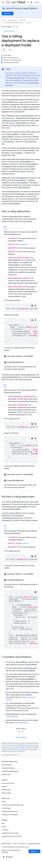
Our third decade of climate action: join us (16, 847)
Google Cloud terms (34, 843)
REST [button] (5, 227)
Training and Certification (10, 814)
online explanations (21, 723)
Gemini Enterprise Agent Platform (22, 8)
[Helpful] (14, 26)
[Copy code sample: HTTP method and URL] (35, 305)
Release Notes (6, 790)
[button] (21, 356)
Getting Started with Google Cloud (12, 805)
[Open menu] (3, 2)
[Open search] (27, 2)
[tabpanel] (21, 300)
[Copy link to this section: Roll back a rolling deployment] (37, 497)
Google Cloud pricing (8, 768)
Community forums (8, 783)
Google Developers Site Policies (15, 749)
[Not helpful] (17, 26)
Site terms (22, 843)
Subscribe (34, 851)
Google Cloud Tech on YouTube (12, 836)
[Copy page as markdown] (10, 50)
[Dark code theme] (32, 305)
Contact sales (6, 774)
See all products (7, 765)
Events (4, 826)
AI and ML (22, 20)
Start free (7, 13)
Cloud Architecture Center (10, 811)
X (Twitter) (5, 830)
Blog (3, 823)
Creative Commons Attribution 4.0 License (19, 745)
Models (28, 22)
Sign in (37, 2)
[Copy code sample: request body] (35, 320)
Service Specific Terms (16, 78)
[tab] (5, 226)
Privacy (14, 843)
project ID (24, 244)
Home (3, 20)
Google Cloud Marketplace (10, 771)
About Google (6, 843)
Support (4, 786)
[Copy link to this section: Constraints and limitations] (33, 657)
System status (6, 793)
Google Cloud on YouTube (10, 833)
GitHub (4, 802)
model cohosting (12, 717)
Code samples (6, 808)
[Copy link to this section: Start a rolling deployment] (32, 211)
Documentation (12, 20)
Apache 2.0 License (26, 747)
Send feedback (9, 31)
